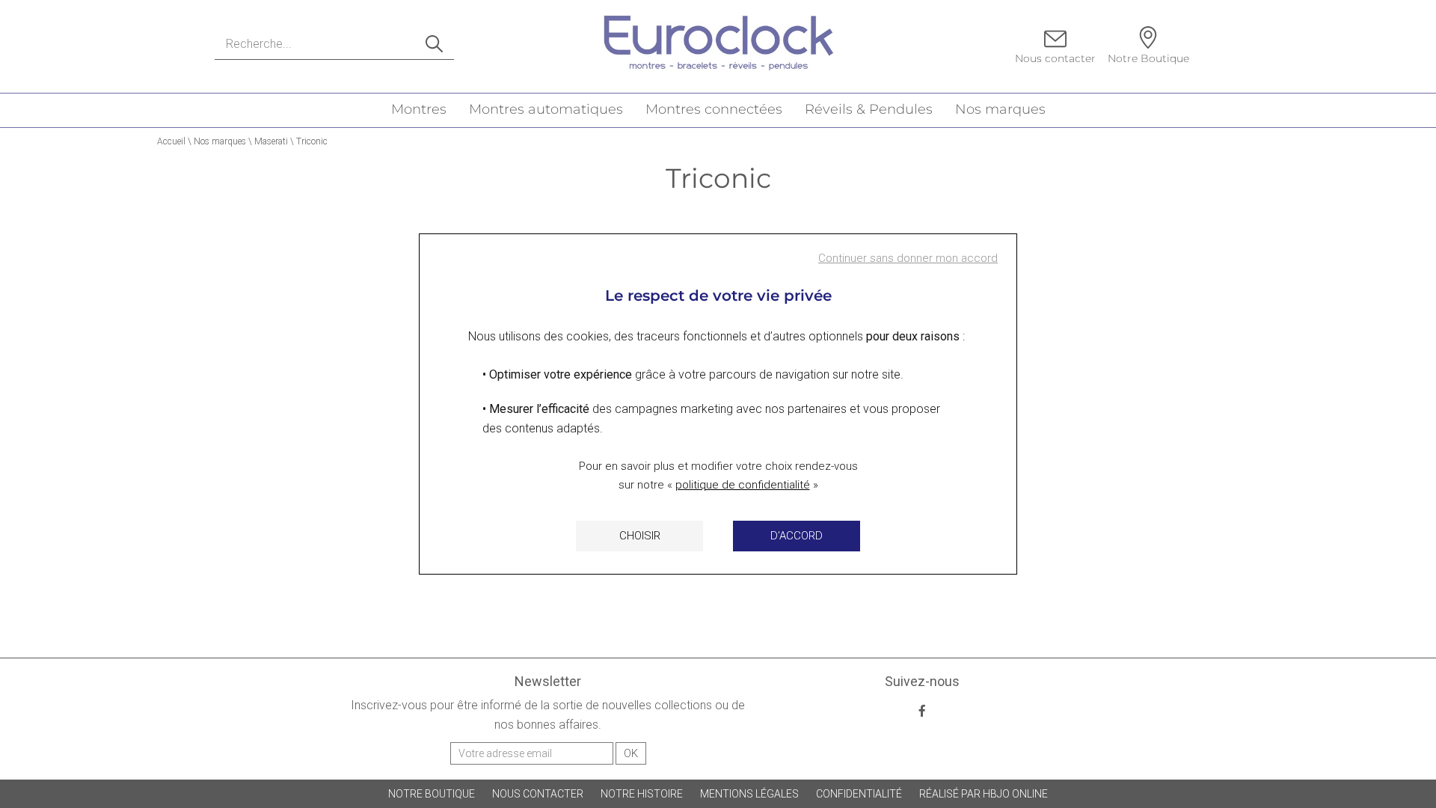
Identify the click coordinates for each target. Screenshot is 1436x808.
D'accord (796, 535)
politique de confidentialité (742, 485)
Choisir (639, 535)
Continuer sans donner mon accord (908, 258)
